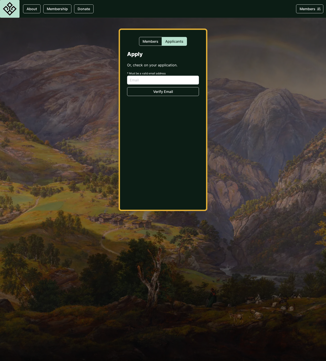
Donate (84, 9)
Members (150, 41)
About (32, 9)
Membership (57, 9)
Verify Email (163, 91)
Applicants (174, 41)
